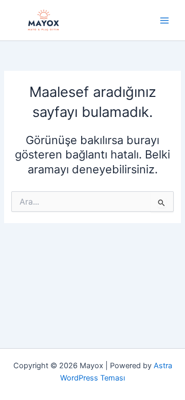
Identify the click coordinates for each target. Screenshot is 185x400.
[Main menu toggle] (164, 20)
